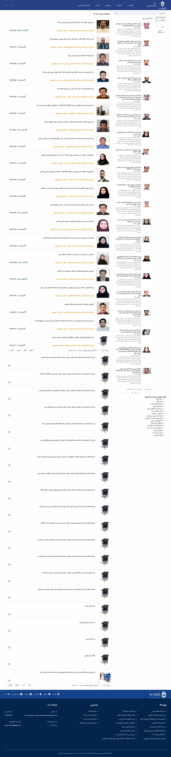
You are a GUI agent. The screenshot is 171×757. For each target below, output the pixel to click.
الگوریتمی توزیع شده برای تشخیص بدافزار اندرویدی (79, 304)
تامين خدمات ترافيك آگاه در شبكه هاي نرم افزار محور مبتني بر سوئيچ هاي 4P (71, 39)
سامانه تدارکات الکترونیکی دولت (126, 715)
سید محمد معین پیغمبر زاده (87, 622)
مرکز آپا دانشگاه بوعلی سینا (127, 731)
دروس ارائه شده (157, 432)
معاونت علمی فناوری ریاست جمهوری (154, 738)
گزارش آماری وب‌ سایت (89, 719)
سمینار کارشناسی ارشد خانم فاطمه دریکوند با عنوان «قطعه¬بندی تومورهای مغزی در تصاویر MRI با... (67, 490)
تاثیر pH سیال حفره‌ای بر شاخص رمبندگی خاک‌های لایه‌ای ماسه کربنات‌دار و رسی (130, 331)
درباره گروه (159, 399)
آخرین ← (11, 350)
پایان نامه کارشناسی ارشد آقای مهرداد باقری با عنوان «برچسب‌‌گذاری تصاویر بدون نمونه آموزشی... (67, 357)
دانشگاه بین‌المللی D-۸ (158, 735)
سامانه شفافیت (92, 711)
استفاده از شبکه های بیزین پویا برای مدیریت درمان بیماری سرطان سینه (129, 221)
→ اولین (32, 350)
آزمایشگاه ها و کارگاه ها (155, 425)
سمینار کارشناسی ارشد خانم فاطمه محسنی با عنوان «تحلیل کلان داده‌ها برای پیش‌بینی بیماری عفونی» (66, 556)
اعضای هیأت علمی (156, 404)
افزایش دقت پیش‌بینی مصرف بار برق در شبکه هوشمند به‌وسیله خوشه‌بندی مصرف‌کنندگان (68, 238)
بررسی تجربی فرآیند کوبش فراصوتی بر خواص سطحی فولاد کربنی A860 (129, 79)
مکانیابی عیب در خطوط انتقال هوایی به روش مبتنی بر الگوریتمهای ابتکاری (129, 203)
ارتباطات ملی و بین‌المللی (154, 416)
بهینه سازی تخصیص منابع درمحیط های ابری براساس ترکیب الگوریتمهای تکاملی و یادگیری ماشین (129, 43)
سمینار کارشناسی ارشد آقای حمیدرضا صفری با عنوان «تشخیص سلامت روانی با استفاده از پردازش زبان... (66, 473)
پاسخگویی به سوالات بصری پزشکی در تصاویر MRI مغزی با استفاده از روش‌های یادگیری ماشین (67, 172)
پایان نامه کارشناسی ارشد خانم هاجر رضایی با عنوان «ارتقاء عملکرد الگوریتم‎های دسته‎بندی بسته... (68, 424)
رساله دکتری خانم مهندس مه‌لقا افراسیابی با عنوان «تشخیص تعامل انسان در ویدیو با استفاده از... (68, 573)
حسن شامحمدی (90, 639)
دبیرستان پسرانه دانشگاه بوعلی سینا (125, 735)
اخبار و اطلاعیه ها (157, 411)
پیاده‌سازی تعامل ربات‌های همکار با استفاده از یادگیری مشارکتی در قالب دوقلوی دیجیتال (69, 122)
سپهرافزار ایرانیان (62, 753)
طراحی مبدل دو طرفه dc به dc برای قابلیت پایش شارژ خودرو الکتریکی (129, 61)
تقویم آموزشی (158, 435)
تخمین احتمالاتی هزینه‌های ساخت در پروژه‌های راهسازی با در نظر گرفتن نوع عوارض (128, 24)
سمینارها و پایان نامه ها (154, 428)
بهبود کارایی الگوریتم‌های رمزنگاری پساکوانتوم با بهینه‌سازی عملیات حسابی (73, 337)
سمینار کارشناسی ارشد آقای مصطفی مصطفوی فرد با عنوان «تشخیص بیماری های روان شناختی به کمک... (65, 457)
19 (131, 393)
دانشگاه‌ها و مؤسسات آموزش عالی (125, 723)
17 (139, 393)
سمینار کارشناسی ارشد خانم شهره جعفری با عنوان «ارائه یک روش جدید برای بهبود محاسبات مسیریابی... (66, 540)
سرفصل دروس (158, 430)
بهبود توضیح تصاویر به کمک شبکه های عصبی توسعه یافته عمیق (75, 89)
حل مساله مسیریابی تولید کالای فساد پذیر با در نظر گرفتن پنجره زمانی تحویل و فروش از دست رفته (128, 293)
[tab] (160, 27)
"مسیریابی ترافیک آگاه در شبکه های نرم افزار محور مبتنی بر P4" (75, 22)
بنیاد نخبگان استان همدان (157, 727)
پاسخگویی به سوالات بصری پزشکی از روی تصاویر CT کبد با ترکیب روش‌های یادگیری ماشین (67, 155)
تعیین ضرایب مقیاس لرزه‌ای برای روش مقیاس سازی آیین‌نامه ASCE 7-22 (129, 168)
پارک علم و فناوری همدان (128, 727)
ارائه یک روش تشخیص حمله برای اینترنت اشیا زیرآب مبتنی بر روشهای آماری (72, 205)
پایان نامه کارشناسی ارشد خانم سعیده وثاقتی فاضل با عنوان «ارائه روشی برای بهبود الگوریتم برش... (67, 440)
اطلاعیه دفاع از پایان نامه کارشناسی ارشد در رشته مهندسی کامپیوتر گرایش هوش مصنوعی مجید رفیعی (66, 589)
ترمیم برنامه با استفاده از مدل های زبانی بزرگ (81, 56)
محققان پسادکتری (156, 423)
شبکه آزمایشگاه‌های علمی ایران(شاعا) (154, 731)
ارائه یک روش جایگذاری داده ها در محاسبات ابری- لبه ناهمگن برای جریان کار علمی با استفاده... (67, 188)
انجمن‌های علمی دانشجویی (153, 418)
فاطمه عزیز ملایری (90, 656)
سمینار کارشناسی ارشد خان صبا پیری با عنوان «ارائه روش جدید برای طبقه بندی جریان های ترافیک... (66, 506)
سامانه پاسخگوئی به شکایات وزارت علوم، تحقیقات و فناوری (118, 738)
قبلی (24, 350)
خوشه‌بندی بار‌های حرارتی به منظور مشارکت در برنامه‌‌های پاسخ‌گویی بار (128, 185)
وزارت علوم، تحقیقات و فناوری (156, 715)
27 (124, 393)
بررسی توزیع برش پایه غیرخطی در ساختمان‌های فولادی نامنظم (128, 151)
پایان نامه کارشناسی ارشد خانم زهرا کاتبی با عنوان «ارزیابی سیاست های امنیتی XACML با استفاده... (67, 374)
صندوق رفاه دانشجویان (158, 723)
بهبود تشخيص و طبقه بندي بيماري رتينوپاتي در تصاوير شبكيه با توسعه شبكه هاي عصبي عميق (128, 275)
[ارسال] (116, 13)
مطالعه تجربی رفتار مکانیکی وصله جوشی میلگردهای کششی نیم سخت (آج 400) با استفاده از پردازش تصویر (128, 370)
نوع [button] (163, 27)
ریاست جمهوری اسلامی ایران (127, 719)
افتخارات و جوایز (157, 413)
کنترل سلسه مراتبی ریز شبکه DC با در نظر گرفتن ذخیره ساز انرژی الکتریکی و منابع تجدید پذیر (128, 116)
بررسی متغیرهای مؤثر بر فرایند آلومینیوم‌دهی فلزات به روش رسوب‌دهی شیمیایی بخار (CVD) (129, 257)
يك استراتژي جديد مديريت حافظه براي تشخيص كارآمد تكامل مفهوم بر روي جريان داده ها (68, 72)
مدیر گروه (159, 401)
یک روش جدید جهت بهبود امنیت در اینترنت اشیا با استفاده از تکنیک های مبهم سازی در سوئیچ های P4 (129, 312)
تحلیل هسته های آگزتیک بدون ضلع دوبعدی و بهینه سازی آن (128, 133)
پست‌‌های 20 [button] (147, 389)
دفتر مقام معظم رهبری (158, 711)
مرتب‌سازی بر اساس (160, 17)
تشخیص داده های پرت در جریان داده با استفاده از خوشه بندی (76, 254)
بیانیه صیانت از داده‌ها (90, 715)
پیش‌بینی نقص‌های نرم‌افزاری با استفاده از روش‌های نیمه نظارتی (75, 271)
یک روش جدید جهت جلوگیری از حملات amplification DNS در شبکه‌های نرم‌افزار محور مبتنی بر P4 (65, 105)
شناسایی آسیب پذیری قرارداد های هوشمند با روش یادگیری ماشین (75, 221)
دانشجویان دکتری (156, 420)
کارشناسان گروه (157, 406)
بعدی (18, 350)
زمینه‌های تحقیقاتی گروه (154, 408)
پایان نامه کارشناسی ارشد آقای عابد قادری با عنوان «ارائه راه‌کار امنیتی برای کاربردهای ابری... (69, 407)
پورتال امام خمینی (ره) (129, 711)
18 (135, 393)
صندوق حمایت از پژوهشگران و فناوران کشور (152, 719)
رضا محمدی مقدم (90, 606)
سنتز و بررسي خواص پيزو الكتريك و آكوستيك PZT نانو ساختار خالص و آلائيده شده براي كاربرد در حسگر (128, 239)
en (6, 5)
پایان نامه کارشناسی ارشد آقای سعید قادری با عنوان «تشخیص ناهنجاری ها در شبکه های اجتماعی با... (66, 390)
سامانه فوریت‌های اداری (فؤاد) (88, 723)
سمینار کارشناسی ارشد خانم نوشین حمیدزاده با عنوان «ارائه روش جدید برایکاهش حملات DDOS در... (67, 523)
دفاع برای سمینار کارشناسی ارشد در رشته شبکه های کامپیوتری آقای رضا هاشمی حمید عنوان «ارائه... (67, 672)
